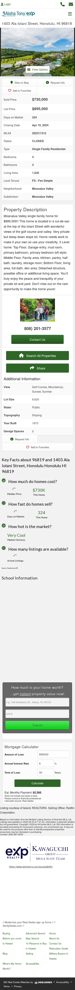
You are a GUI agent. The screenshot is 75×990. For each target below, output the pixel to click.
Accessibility (62, 982)
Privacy (18, 986)
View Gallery (40, 69)
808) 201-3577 (37, 328)
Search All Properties (40, 355)
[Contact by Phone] (62, 4)
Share (40, 368)
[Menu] (70, 14)
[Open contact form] (71, 4)
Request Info (57, 82)
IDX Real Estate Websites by (18, 982)
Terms (6, 986)
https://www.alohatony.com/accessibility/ (31, 866)
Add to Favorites (21, 90)
